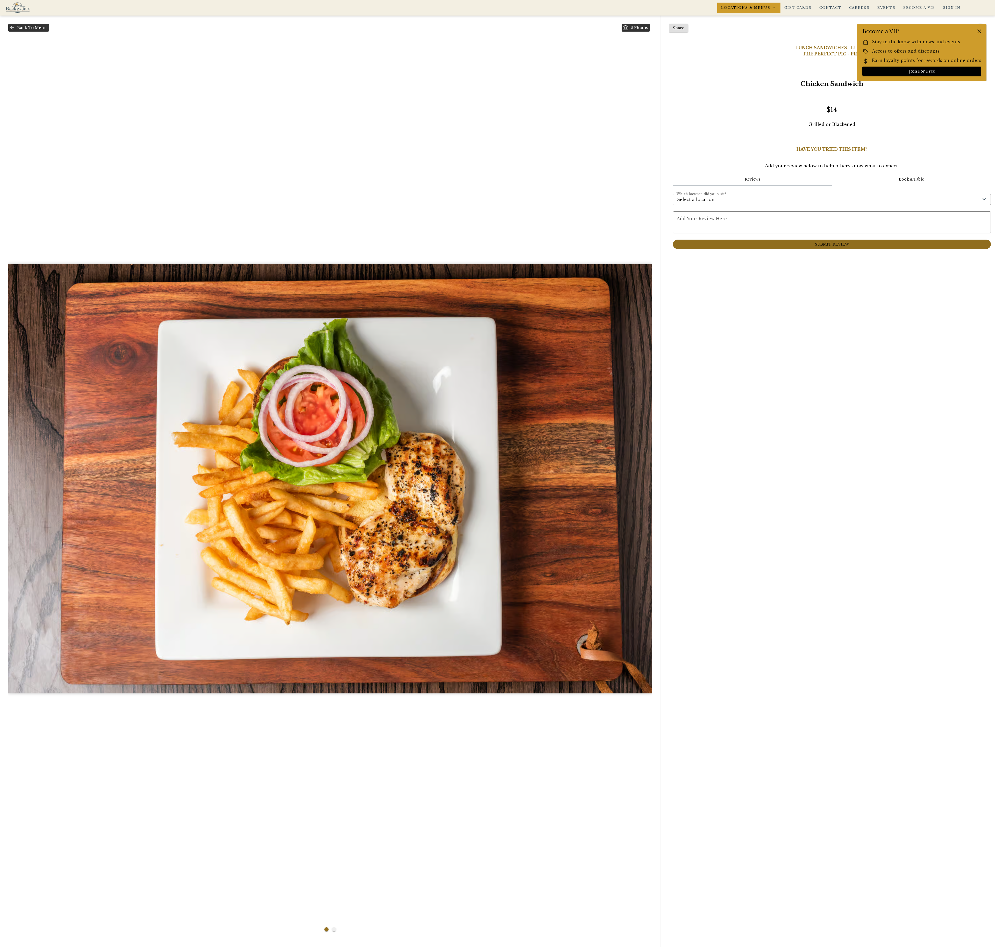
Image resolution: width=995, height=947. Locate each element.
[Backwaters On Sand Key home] (27, 7)
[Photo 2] (334, 929)
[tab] (752, 179)
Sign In (952, 8)
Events (886, 8)
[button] (748, 8)
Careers (859, 8)
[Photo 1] (326, 929)
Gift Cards (798, 8)
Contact (830, 8)
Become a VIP (919, 8)
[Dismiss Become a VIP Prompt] (979, 31)
